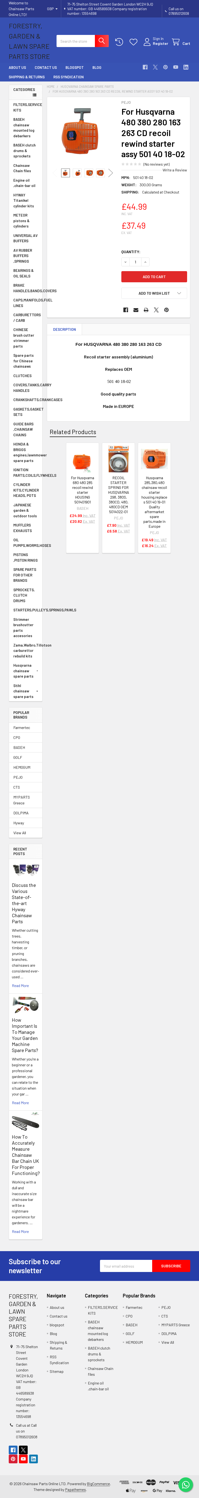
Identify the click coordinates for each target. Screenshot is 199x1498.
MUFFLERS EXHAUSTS (22, 528)
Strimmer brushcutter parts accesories (23, 627)
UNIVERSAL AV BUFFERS (25, 238)
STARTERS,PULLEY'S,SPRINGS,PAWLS (27, 610)
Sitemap (57, 1371)
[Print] (146, 310)
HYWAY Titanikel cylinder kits (23, 200)
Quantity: (131, 251)
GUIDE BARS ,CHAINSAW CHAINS (23, 429)
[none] (83, 133)
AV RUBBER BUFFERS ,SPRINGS (22, 255)
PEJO (18, 777)
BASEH (19, 747)
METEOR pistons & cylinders (21, 220)
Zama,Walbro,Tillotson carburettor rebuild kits (27, 650)
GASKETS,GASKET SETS (27, 412)
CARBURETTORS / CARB (27, 318)
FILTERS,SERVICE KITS (27, 107)
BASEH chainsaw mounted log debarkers (23, 127)
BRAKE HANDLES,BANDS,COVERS (27, 288)
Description (64, 329)
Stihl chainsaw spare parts (23, 691)
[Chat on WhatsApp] (185, 1484)
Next (111, 173)
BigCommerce (98, 1483)
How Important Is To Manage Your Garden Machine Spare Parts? (25, 1035)
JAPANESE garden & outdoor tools (25, 510)
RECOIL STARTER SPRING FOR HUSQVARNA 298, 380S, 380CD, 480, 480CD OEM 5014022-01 (118, 494)
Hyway (18, 822)
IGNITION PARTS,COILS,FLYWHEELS (27, 473)
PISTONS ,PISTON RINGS (25, 557)
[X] (155, 67)
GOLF (17, 757)
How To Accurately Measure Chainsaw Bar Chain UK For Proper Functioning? (26, 1155)
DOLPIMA (21, 812)
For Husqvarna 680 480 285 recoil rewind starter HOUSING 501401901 (82, 489)
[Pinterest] (165, 67)
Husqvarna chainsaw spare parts (23, 670)
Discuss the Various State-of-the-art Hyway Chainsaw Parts (24, 903)
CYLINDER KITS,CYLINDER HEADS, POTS (26, 490)
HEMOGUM (21, 767)
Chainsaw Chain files (22, 168)
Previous (55, 173)
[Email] (136, 310)
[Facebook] (145, 67)
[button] (154, 293)
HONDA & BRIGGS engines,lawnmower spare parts (27, 452)
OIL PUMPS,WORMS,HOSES (27, 543)
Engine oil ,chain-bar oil (24, 183)
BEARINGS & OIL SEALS (23, 273)
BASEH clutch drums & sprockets (24, 150)
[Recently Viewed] (120, 42)
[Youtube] (175, 67)
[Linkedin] (186, 67)
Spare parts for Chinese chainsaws (23, 360)
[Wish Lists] (134, 42)
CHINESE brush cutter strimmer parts (23, 337)
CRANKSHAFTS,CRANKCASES (27, 399)
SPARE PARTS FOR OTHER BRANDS (24, 575)
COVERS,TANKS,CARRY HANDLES (27, 388)
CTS (16, 787)
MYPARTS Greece (21, 800)
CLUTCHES (22, 375)
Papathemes (75, 1489)
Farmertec (21, 727)
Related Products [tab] (73, 431)
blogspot (75, 67)
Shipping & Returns (27, 77)
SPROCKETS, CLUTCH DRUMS (24, 595)
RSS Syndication (68, 77)
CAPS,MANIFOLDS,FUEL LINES (27, 303)
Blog (96, 67)
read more (20, 985)
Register (160, 43)
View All (19, 832)
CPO (16, 737)
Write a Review (175, 170)
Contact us (46, 67)
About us (17, 67)
